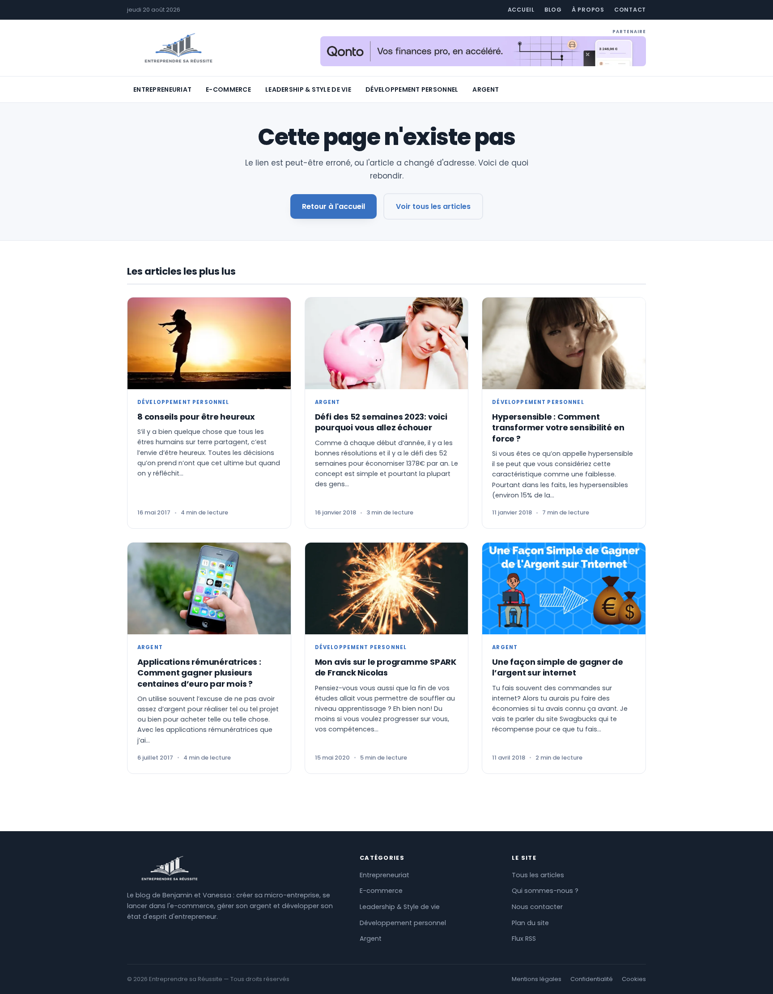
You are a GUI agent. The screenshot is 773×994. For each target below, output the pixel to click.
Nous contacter (537, 906)
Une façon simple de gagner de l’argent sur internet (557, 667)
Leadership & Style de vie (308, 89)
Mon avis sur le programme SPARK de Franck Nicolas (386, 667)
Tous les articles (538, 875)
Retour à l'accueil (333, 206)
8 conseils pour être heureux (196, 416)
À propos (588, 9)
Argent (485, 89)
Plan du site (530, 922)
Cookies (634, 979)
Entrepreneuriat (162, 89)
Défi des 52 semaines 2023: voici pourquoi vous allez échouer (381, 422)
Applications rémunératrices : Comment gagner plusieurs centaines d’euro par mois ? (199, 672)
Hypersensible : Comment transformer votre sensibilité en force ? (558, 427)
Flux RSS (524, 938)
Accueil (521, 9)
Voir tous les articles (433, 206)
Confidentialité (591, 979)
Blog (553, 9)
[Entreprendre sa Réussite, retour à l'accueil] (178, 48)
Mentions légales (536, 979)
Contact (630, 9)
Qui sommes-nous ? (545, 890)
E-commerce (228, 89)
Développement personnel (411, 89)
